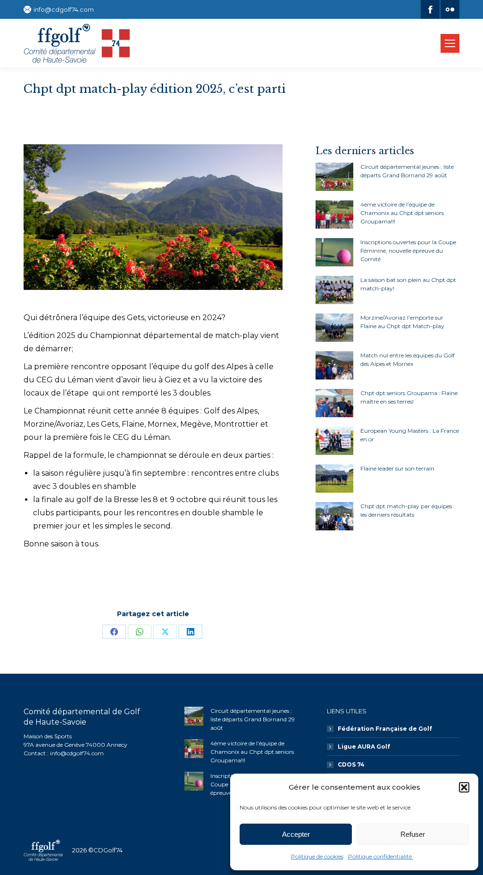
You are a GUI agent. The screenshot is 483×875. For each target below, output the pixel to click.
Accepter (296, 834)
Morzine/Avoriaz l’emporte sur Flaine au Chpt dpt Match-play (402, 322)
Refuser (412, 834)
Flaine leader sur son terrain (397, 468)
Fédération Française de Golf (385, 728)
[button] (464, 787)
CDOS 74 (351, 764)
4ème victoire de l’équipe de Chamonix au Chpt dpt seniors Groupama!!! (402, 213)
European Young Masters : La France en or (409, 435)
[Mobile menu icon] (450, 43)
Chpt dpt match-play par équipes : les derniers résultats (407, 510)
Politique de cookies (317, 856)
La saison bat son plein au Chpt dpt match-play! (408, 284)
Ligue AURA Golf (364, 746)
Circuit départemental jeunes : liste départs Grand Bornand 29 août (407, 171)
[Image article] (334, 177)
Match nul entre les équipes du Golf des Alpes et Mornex (407, 359)
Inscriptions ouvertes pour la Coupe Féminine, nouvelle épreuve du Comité (408, 251)
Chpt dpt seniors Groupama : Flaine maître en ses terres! (409, 397)
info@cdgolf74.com (63, 9)
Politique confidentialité (380, 856)
